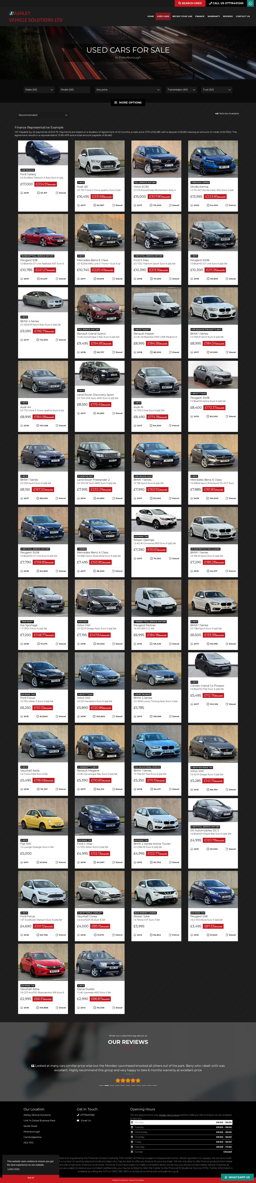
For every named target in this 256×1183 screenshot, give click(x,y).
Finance (199, 16)
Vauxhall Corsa (91, 918)
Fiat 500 (37, 845)
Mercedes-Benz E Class (101, 262)
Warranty (214, 16)
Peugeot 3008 (208, 399)
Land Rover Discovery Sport (97, 396)
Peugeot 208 (206, 918)
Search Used (191, 3)
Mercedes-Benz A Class (217, 481)
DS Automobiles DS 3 (210, 832)
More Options (130, 102)
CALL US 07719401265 (227, 3)
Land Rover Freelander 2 (96, 481)
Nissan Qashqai (155, 541)
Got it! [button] (31, 1177)
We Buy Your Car (182, 16)
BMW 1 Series (207, 335)
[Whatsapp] (250, 4)
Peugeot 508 (46, 262)
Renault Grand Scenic (98, 335)
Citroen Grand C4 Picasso (207, 687)
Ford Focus (36, 699)
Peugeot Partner (145, 627)
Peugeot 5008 (208, 262)
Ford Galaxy (43, 176)
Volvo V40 (96, 627)
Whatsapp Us (238, 1177)
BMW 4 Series (40, 323)
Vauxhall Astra (34, 772)
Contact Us (243, 16)
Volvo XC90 (165, 188)
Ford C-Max (92, 845)
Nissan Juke (147, 918)
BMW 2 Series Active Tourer (152, 845)
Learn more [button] (14, 1169)
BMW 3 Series (157, 699)
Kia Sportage (33, 627)
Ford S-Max (155, 262)
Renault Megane (97, 772)
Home (151, 16)
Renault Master (163, 335)
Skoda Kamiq (213, 188)
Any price (102, 89)
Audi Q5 (101, 188)
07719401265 (87, 1115)
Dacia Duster (94, 991)
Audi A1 (149, 409)
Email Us (85, 1120)
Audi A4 (44, 409)
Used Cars (163, 16)
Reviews (228, 16)
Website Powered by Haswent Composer (128, 1180)
